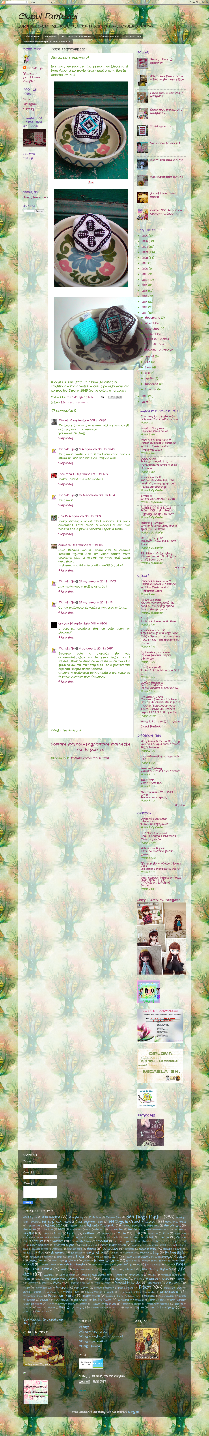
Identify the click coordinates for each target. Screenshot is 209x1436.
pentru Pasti (81, 1288)
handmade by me (106, 1260)
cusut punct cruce (113, 1245)
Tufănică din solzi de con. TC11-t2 (160, 672)
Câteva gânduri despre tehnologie (156, 656)
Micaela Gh (66, 449)
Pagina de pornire (90, 747)
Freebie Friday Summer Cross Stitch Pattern (160, 745)
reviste (44, 1300)
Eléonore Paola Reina (154, 431)
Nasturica (33, 1282)
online (82, 1390)
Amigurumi (29, 1229)
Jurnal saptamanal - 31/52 (158, 499)
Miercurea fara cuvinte (166, 160)
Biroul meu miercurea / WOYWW (166, 94)
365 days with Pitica (90, 1222)
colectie (163, 1237)
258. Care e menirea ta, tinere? (160, 869)
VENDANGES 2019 (151, 783)
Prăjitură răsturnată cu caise (159, 419)
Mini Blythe (106, 1278)
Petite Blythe (125, 1288)
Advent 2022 (53, 1226)
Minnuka (122, 1279)
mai (148, 373)
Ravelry (28, 109)
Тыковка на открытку (154, 797)
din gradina (94, 1253)
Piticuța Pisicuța (93, 1292)
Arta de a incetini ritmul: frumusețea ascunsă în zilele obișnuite (159, 465)
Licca (115, 1269)
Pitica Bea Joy (173, 1288)
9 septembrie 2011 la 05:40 (96, 449)
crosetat (102, 1241)
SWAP (50, 1303)
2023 (145, 252)
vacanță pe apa (99, 1307)
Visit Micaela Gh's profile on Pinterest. (43, 1322)
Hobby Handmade (161, 1260)
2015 (145, 291)
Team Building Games (154, 824)
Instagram (30, 104)
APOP (61, 1229)
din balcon (76, 1252)
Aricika (99, 1229)
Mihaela (63, 420)
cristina (63, 624)
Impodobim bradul (72, 1264)
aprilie (150, 378)
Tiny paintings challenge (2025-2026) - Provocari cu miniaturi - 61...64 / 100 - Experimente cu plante (160, 638)
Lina (61, 516)
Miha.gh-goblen (89, 1346)
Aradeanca (76, 1229)
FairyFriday (35, 1256)
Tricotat (178, 1303)
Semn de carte (158, 1299)
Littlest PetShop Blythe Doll (156, 1269)
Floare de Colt (151, 477)
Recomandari (166, 1296)
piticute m (53, 1292)
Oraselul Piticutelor (128, 1283)
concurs (37, 1241)
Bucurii (58, 1233)
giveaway (57, 1260)
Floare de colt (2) (153, 630)
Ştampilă (82, 1303)
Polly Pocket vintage (130, 1292)
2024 (145, 247)
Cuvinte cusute (40, 1248)
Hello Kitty (131, 1260)
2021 (145, 263)
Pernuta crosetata (104, 1287)
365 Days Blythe (144, 1217)
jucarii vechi (152, 1264)
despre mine (147, 1249)
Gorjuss (87, 1260)
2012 (145, 307)
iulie (148, 362)
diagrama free (33, 1253)
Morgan (181, 1279)
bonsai (46, 1233)
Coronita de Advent (80, 1241)
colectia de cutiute (108, 1237)
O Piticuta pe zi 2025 (80, 1282)
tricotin (27, 1307)
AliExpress (153, 1225)
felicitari (48, 1256)
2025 (145, 241)
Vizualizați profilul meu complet (31, 77)
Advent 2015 (34, 1225)
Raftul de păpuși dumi (128, 1296)
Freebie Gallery (151, 768)
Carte (122, 1233)
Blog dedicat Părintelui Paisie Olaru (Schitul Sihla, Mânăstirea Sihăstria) (161, 880)
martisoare (136, 1275)
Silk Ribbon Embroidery (157, 553)
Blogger (133, 1412)
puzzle (109, 1296)
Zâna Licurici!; (41, 1311)
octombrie (153, 329)
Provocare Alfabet (33, 1296)
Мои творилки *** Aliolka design (157, 793)
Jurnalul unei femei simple (163, 195)
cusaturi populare (38, 1245)
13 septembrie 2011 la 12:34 (97, 495)
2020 (145, 269)
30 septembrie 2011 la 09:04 (88, 624)
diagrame (57, 1253)
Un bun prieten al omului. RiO (159, 688)
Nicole (57, 1283)
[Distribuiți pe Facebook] (117, 397)
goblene (70, 1260)
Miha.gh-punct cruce (93, 1332)
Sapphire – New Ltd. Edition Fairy (158, 542)
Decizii (145, 885)
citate (165, 1233)
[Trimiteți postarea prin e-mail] (102, 397)
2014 (145, 296)
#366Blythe (51, 1217)
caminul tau (107, 1233)
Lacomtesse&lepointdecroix (160, 756)
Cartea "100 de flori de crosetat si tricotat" (166, 212)
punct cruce (91, 1296)
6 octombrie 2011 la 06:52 (96, 649)
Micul (38, 1278)
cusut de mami (89, 1245)
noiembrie (152, 323)
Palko (26, 1288)
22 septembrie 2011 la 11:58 (86, 545)
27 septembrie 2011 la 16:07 (97, 581)
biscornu (67, 402)
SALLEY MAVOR (152, 538)
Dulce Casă (148, 459)
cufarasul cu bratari (152, 1241)
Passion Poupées (152, 428)
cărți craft (152, 1233)
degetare (129, 1248)
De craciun (110, 1249)
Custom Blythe (64, 1245)
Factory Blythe (175, 1253)
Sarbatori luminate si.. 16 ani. (159, 621)
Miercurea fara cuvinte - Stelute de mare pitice (167, 78)
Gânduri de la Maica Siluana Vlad (161, 865)
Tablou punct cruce (103, 1304)
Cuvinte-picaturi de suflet (158, 416)
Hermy (144, 1260)
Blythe (28, 1233)
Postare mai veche (112, 744)
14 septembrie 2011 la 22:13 (83, 516)
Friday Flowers (38, 1260)
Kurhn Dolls (79, 1269)
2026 (145, 236)
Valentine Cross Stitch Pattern (160, 771)
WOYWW (138, 1307)
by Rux (72, 1233)
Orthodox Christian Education (154, 820)
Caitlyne (89, 1233)
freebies (180, 1257)
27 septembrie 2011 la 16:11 (96, 602)
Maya (152, 1275)
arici (88, 1229)
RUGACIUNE (61, 1300)
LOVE (144, 759)
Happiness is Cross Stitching (160, 741)
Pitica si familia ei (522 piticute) (76, 36)
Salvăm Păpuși (102, 1300)
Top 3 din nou (154, 344)
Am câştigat (172, 1226)
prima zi (146, 496)
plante (110, 1292)
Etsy (156, 1253)
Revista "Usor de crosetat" (161, 61)
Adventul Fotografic (101, 1226)
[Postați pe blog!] (112, 397)
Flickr (26, 99)
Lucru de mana (67, 1274)
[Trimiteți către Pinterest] (120, 397)
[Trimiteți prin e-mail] (109, 397)
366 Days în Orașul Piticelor (131, 1221)
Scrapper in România (131, 1300)
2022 (145, 258)
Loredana (65, 474)
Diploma (115, 1252)
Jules (167, 1264)
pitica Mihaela (32, 1292)
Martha (119, 1275)
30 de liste (94, 1217)
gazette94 (147, 780)
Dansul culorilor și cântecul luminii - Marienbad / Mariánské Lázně (158, 446)
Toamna (125, 1303)
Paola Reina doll (43, 1287)
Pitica (144, 1287)
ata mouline (116, 1229)
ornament (81, 402)
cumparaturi (178, 1241)
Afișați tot (180, 567)
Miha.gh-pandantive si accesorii (101, 1336)
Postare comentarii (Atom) (90, 758)
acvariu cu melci (175, 1222)
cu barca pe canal (125, 1241)
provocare (169, 1292)
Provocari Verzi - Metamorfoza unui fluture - (160, 698)
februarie (152, 384)
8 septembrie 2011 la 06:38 (88, 420)
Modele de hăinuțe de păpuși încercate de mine (46, 41)
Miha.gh (84, 1327)
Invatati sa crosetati (103, 1264)
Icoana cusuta (48, 1264)
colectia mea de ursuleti (138, 1237)
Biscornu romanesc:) (158, 350)
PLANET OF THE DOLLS (156, 508)
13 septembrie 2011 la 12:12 (90, 474)
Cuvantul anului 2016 (155, 1245)
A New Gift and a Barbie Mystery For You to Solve (157, 512)
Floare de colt (100, 1256)
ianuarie (151, 389)
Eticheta (144, 1252)
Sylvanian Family (66, 1303)
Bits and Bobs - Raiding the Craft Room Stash (158, 558)
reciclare (149, 1296)
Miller (89, 1279)
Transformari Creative (157, 1303)
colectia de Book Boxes (47, 1237)
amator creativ (151, 667)
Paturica (61, 1288)
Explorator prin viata (155, 652)
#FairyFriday (76, 1217)
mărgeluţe (166, 1274)
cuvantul (136, 1245)
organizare (154, 1282)
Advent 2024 (76, 1225)
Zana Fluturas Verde (162, 1307)
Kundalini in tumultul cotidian (161, 721)
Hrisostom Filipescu (154, 848)
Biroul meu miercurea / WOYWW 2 (166, 111)
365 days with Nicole (56, 1222)
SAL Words (80, 1300)
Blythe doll (50, 36)
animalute (47, 1229)
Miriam (138, 1278)
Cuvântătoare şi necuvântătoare (152, 684)
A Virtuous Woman (154, 833)
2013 (145, 302)
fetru (59, 1256)
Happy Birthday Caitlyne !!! (159, 900)
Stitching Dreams (152, 523)
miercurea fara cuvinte (61, 1279)
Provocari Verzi (133, 36)
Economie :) (129, 1252)
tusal (40, 1307)
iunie (148, 367)
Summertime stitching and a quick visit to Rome (159, 527)
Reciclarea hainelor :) (165, 143)
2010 (145, 396)
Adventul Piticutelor (132, 1225)
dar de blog (74, 1249)
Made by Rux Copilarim (94, 1275)
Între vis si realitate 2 (156, 440)
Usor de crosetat (71, 1307)
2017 (145, 280)
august (150, 356)
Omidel (107, 1282)
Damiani (57, 1249)
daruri (91, 1249)
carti (136, 1233)
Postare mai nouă (68, 744)
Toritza (137, 1303)
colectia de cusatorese (78, 1237)
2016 (145, 285)
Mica (26, 1279)
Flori (115, 1257)
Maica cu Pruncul (156, 339)
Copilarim (147, 618)
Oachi (97, 1282)
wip (127, 1307)
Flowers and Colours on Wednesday (147, 1257)
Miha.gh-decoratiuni (93, 1341)
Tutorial (51, 1307)
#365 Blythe (30, 1217)
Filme (69, 1256)
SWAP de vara (160, 126)
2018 (145, 274)
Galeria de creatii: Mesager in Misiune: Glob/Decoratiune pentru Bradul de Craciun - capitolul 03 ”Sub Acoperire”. (160, 707)
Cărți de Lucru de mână (108, 36)
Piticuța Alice (71, 1292)
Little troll (129, 1269)
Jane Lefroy (124, 1264)
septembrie (153, 334)
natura (45, 1282)
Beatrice (134, 1229)
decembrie (153, 318)
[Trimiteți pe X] (115, 397)
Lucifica (49, 1275)
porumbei (150, 1292)
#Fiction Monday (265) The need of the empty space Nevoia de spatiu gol (157, 483)
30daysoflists (113, 1217)
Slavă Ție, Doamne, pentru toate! (157, 852)
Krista (64, 1269)
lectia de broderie (98, 1269)
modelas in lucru (157, 1279)
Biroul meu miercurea (157, 1229)
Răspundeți (65, 438)
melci (178, 1275)
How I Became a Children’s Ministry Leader (158, 837)
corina (62, 545)
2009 (145, 402)
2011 (145, 313)
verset (115, 1307)
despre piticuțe (172, 1249)
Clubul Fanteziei (47, 16)
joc (138, 1264)
